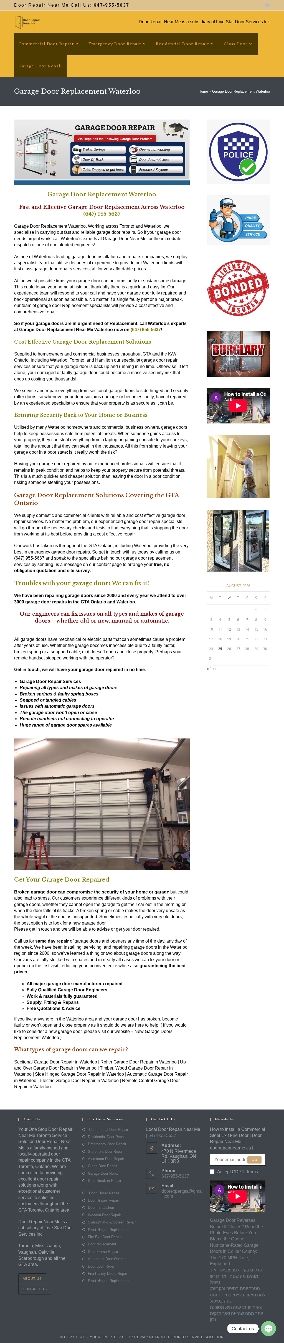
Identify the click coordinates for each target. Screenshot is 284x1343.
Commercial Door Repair (108, 1130)
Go (254, 1160)
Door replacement (102, 1244)
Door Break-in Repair (104, 1181)
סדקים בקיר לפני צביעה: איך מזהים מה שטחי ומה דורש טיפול (236, 1276)
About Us (32, 1279)
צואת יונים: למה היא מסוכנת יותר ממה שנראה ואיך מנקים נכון (236, 1313)
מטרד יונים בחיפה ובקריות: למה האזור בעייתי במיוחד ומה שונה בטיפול (237, 1294)
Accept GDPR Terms (237, 1171)
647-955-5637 (162, 1135)
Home (203, 91)
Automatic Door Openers (108, 1259)
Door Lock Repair (102, 1266)
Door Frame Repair (103, 1252)
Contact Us (35, 1289)
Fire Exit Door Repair (104, 1237)
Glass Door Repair (102, 1166)
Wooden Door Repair (104, 1215)
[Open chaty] (268, 1328)
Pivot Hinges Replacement (109, 1230)
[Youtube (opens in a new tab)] (266, 5)
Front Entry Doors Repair (108, 1273)
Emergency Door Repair (107, 1144)
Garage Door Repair (104, 1173)
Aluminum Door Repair (106, 1159)
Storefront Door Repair (106, 1151)
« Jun (211, 669)
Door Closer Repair (103, 1193)
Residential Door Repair (107, 1137)
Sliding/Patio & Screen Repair (112, 1222)
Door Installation (101, 1207)
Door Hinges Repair (103, 1200)
